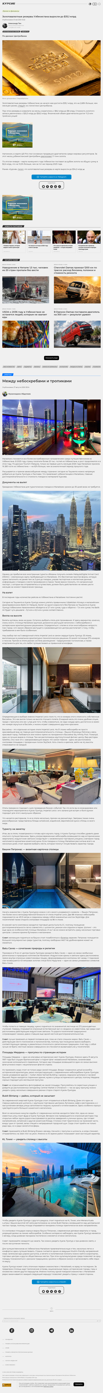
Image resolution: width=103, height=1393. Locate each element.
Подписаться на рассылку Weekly (14, 1318)
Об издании (9, 1339)
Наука (87, 367)
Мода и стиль (76, 367)
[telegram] (51, 1330)
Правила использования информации (17, 1343)
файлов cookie (48, 1386)
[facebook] (11, 1330)
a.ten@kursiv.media (14, 27)
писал (20, 169)
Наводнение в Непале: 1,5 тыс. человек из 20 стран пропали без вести (25, 269)
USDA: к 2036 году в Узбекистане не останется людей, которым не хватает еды (24, 315)
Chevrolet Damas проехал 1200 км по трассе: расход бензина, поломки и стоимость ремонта (75, 270)
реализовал (46, 156)
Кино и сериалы (50, 367)
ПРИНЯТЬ (78, 1384)
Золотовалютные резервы (11, 31)
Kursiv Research (10, 1365)
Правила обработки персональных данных (19, 1352)
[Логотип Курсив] (8, 4)
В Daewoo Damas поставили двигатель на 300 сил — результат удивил (77, 313)
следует (21, 106)
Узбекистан (25, 31)
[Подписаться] (99, 1321)
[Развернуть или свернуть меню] (99, 4)
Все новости (9, 367)
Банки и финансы (11, 11)
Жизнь (37, 367)
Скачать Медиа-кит (11, 1360)
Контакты (8, 1356)
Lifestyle (8, 375)
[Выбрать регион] (90, 4)
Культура (64, 367)
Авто (19, 367)
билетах (64, 938)
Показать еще (51, 358)
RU (95, 4)
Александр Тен (14, 23)
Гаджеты (28, 367)
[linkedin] (71, 1330)
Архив (7, 1348)
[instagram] (31, 1330)
